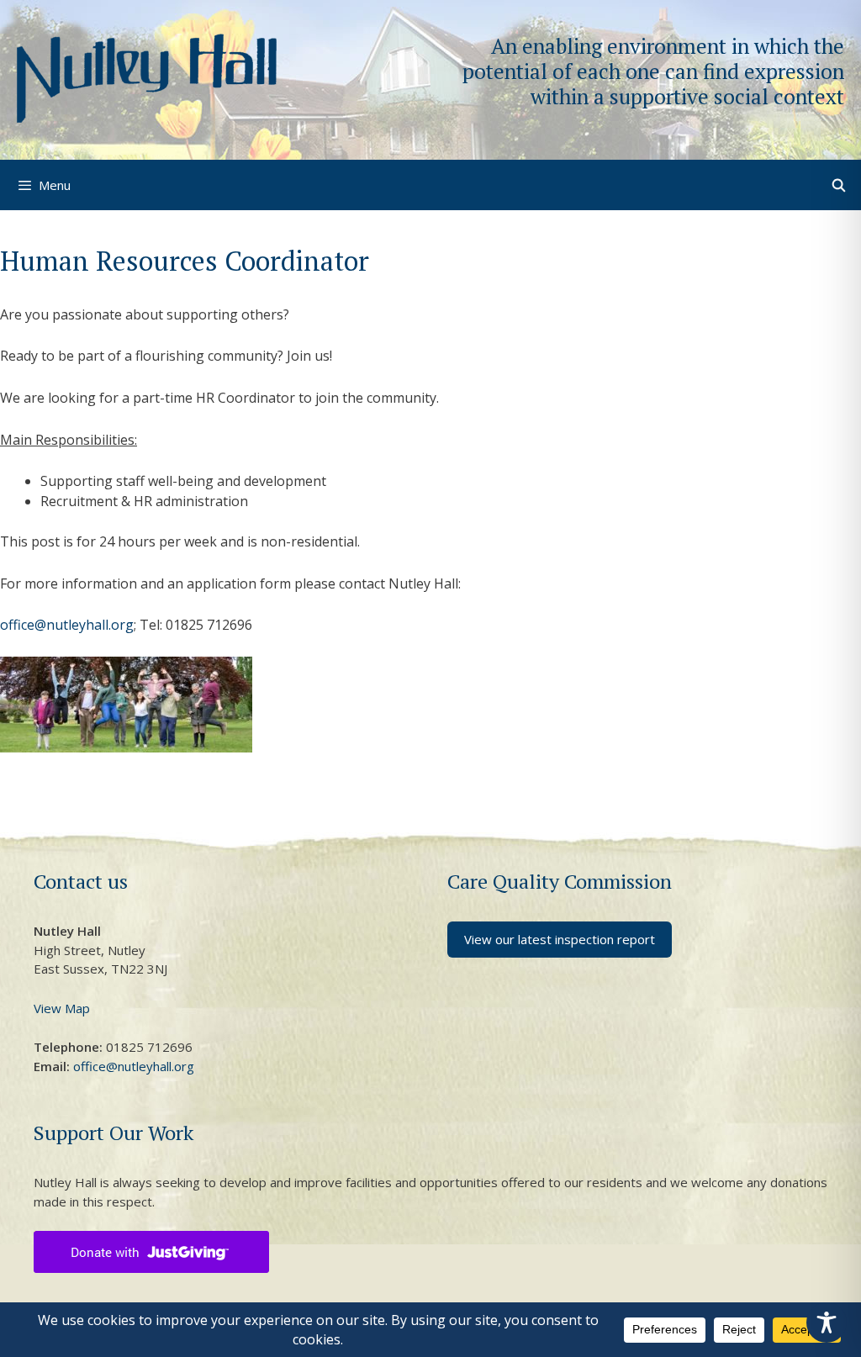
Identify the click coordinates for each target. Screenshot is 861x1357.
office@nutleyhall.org (67, 624)
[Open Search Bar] (838, 185)
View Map (62, 1008)
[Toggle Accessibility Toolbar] (826, 1322)
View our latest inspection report (559, 939)
